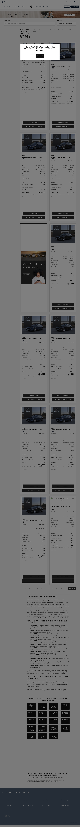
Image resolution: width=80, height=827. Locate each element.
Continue (40, 55)
